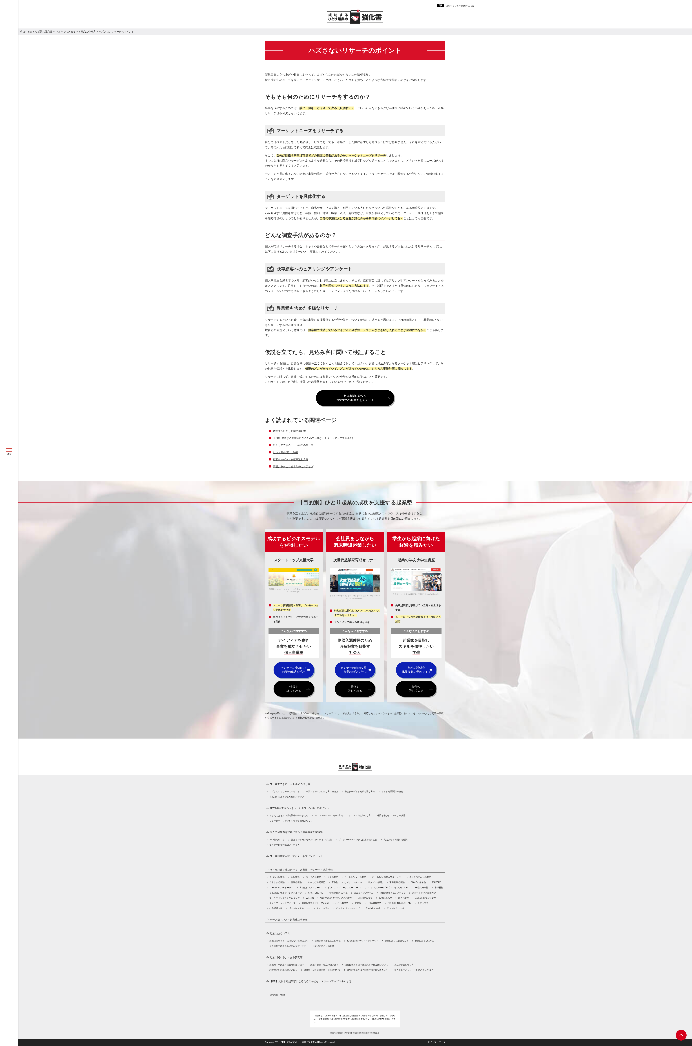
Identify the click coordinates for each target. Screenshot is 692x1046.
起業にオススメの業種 (323, 946)
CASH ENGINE (315, 893)
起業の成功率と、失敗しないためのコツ (288, 940)
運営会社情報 (277, 995)
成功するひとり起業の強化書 (460, 6)
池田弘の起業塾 (313, 877)
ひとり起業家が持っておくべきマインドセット (296, 856)
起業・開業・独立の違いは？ (324, 964)
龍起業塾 (295, 877)
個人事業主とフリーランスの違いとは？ (413, 970)
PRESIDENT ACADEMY (399, 903)
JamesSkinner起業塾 (425, 898)
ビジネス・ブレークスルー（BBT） (344, 887)
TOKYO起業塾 (374, 903)
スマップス (423, 903)
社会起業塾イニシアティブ (393, 893)
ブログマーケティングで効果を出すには (357, 839)
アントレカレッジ (395, 908)
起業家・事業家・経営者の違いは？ (286, 964)
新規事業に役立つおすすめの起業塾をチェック (355, 397)
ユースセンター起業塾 (355, 877)
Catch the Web (373, 908)
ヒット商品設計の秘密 (285, 452)
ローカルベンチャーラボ (281, 887)
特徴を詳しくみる (294, 688)
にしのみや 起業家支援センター (387, 877)
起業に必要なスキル (424, 940)
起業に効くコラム (280, 933)
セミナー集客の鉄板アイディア (284, 844)
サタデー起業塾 (375, 882)
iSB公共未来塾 (421, 887)
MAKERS (436, 882)
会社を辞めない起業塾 (420, 877)
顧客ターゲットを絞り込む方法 (290, 459)
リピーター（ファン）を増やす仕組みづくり (291, 820)
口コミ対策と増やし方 (360, 815)
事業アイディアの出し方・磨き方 (322, 791)
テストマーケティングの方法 (329, 815)
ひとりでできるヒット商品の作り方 (293, 445)
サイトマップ (434, 1042)
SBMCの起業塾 (418, 882)
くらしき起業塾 (277, 882)
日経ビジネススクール (310, 887)
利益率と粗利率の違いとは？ (283, 970)
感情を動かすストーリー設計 (391, 815)
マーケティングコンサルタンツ (284, 898)
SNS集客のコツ (277, 839)
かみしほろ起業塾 (316, 882)
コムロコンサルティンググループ (285, 893)
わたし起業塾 (341, 903)
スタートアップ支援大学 (424, 893)
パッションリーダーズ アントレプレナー (388, 887)
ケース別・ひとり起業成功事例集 (289, 919)
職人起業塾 (403, 898)
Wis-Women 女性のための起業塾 (336, 898)
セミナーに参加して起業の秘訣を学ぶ (294, 669)
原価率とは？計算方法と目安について (322, 970)
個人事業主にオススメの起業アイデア (287, 946)
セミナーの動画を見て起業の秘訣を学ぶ (355, 669)
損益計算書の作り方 (404, 964)
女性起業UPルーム (338, 893)
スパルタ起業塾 (277, 877)
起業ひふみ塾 (385, 898)
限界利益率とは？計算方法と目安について (367, 970)
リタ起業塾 (332, 877)
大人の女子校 (323, 908)
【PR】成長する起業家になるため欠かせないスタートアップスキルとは (314, 438)
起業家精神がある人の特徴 (328, 940)
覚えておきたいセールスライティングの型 (311, 839)
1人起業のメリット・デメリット (362, 940)
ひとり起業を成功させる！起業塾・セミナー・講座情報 (301, 869)
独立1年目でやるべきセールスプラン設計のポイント (299, 808)
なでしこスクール (353, 882)
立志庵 (358, 903)
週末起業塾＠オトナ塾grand (315, 903)
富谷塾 (335, 882)
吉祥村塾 (438, 887)
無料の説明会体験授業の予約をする (416, 669)
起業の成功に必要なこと (397, 940)
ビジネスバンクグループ (348, 908)
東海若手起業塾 (397, 882)
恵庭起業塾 (296, 882)
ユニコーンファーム (363, 893)
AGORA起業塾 (365, 898)
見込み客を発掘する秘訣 (395, 839)
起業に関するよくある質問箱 (286, 957)
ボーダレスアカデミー (299, 908)
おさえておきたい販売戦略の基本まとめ (288, 815)
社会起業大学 (275, 908)
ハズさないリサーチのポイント (284, 791)
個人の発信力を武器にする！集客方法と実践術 (296, 832)
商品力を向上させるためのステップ (293, 466)
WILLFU (310, 898)
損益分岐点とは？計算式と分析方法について (366, 964)
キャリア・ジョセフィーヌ (282, 903)
